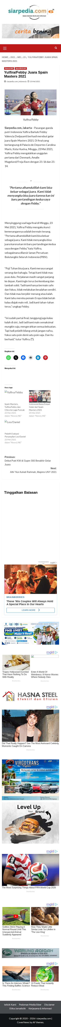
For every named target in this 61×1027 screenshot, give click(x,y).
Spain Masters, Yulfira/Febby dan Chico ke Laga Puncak (15, 407)
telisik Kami (10, 1004)
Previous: (28, 461)
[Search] (56, 48)
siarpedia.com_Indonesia (17, 81)
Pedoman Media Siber (30, 1004)
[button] (5, 48)
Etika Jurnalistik (17, 1008)
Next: (33, 470)
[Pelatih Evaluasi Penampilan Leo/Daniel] (15, 426)
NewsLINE (9, 68)
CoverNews (23, 1022)
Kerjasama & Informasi (40, 1008)
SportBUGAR (21, 68)
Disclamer (49, 1004)
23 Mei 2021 (35, 81)
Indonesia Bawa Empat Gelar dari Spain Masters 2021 (39, 407)
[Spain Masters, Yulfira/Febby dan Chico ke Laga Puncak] (15, 396)
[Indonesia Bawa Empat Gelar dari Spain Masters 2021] (40, 396)
